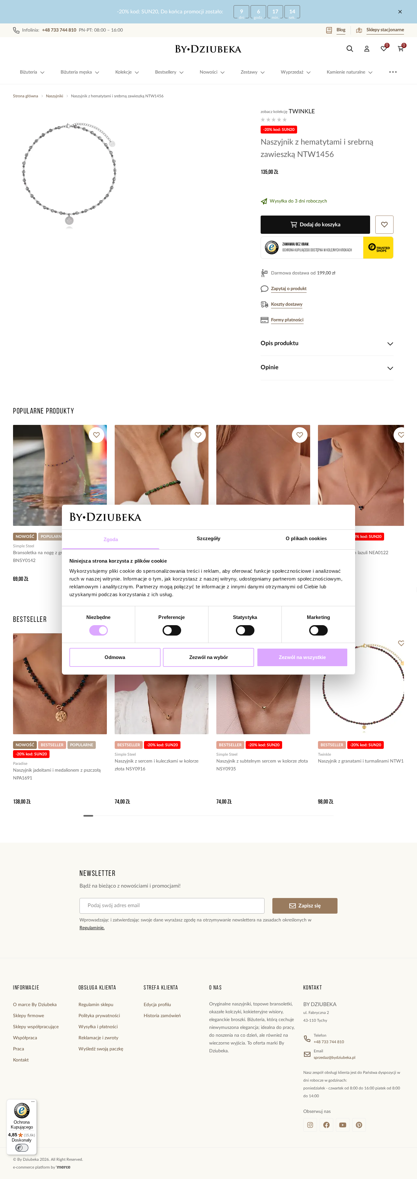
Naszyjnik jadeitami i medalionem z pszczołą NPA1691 (57, 774)
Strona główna (25, 96)
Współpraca (25, 1038)
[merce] (63, 1167)
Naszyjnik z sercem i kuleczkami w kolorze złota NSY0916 (156, 765)
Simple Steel (23, 546)
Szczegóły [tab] (209, 538)
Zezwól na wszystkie (302, 657)
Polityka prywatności (99, 1016)
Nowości (208, 72)
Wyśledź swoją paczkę (101, 1049)
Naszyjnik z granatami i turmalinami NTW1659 (364, 761)
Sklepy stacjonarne (385, 30)
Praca (18, 1049)
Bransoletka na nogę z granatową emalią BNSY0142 (53, 557)
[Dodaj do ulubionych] (96, 435)
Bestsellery (165, 72)
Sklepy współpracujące (36, 1027)
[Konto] (367, 49)
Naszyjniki (54, 96)
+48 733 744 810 (329, 1042)
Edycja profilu (157, 1005)
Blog (341, 30)
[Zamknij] (400, 12)
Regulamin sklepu (96, 1005)
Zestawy (249, 72)
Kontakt (21, 1060)
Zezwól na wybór (208, 657)
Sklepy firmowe (28, 1016)
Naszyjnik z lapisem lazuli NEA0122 (353, 553)
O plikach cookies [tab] (306, 538)
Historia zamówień (162, 1016)
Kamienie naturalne (346, 72)
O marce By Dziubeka (35, 1005)
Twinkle (302, 112)
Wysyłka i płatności (98, 1027)
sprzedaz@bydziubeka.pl (334, 1058)
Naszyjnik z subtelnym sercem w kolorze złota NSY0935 (262, 765)
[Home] (208, 49)
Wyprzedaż (292, 72)
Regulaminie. (92, 928)
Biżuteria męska (76, 72)
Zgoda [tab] (111, 539)
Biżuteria (28, 72)
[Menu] (33, 1103)
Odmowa (115, 657)
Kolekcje (123, 72)
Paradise (20, 763)
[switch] (172, 630)
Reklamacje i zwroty (98, 1038)
